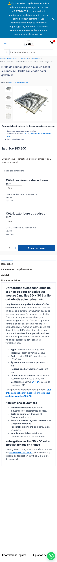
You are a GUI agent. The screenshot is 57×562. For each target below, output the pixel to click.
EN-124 (35, 382)
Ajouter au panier (36, 248)
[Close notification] (52, 18)
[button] (47, 89)
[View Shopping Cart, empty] (51, 43)
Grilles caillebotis (35, 58)
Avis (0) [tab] (5, 275)
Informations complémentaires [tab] (16, 269)
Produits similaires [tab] (10, 280)
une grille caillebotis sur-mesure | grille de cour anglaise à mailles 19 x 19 (28, 392)
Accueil (2, 58)
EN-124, (27, 134)
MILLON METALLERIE (18, 82)
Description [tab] (7, 264)
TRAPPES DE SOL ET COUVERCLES (17, 58)
